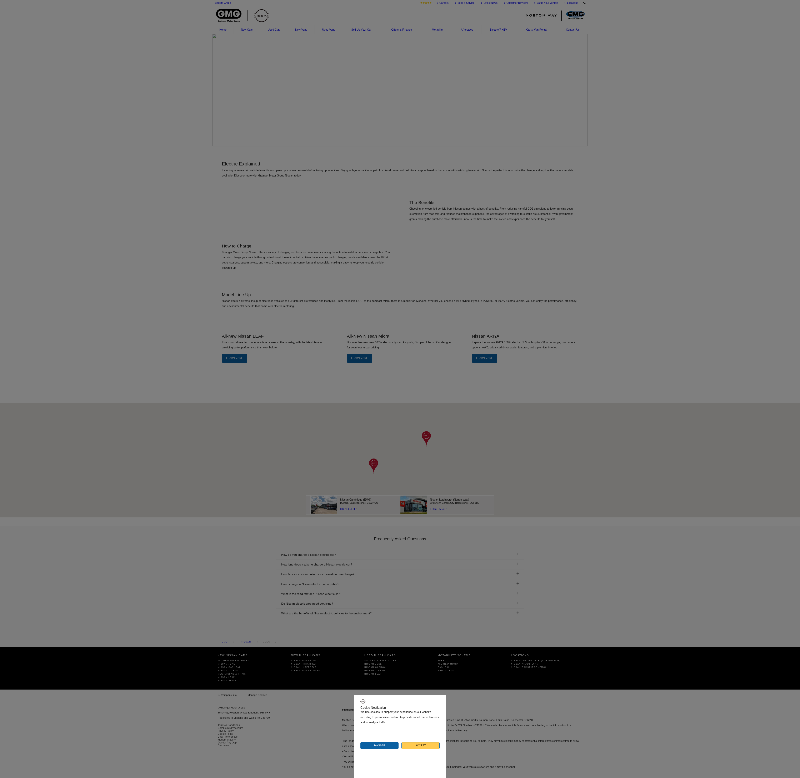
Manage (379, 745)
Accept (420, 745)
